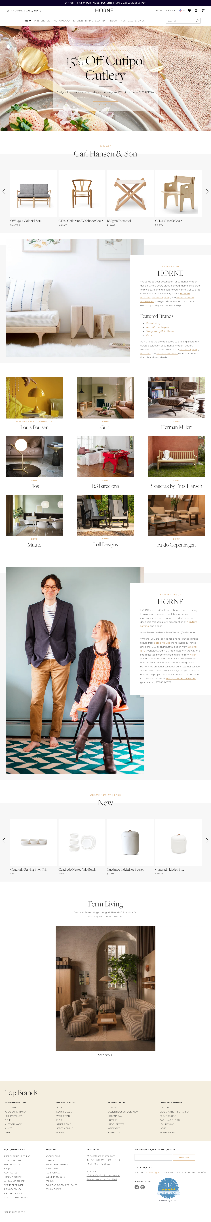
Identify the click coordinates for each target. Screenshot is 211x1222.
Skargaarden (167, 1132)
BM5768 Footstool (119, 220)
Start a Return (12, 1160)
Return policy (12, 1164)
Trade (158, 10)
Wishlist (50, 1181)
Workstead (63, 1116)
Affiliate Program (14, 1181)
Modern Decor (116, 1102)
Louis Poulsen (34, 427)
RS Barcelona (105, 486)
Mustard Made (13, 1124)
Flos (34, 486)
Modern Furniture (15, 1102)
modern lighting (161, 297)
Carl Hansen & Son (170, 1120)
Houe (163, 1128)
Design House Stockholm (123, 1112)
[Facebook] (137, 1189)
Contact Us (10, 1173)
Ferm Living (153, 323)
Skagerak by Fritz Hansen (161, 331)
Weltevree (114, 1128)
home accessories (167, 353)
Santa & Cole (63, 1124)
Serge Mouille (162, 642)
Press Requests (13, 1193)
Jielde (59, 1107)
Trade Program (13, 1177)
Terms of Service (13, 1185)
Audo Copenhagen (157, 327)
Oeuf (8, 1120)
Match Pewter (116, 1124)
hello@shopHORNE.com (181, 678)
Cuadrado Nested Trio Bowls (77, 869)
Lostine (112, 1120)
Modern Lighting (65, 1102)
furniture (145, 353)
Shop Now (103, 109)
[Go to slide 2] (195, 127)
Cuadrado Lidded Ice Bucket (125, 869)
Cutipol (112, 1107)
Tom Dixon (114, 1132)
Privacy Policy (12, 1189)
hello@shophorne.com (102, 1156)
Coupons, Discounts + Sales (61, 1185)
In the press (52, 1168)
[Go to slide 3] (198, 127)
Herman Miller (176, 427)
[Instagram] (142, 1189)
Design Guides (53, 1189)
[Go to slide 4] (201, 127)
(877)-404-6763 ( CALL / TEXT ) (106, 1160)
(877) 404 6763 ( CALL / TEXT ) (24, 10)
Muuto (34, 544)
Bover (60, 1132)
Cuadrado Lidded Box (169, 869)
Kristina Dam (115, 1116)
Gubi (149, 335)
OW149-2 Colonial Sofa (25, 220)
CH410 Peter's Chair (168, 220)
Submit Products (55, 1177)
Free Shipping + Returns (17, 1156)
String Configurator (16, 1197)
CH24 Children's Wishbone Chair (81, 220)
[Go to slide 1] (191, 127)
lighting (144, 625)
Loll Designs (105, 544)
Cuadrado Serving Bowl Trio (28, 869)
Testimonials (53, 1173)
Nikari (193, 654)
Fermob (164, 1107)
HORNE (170, 273)
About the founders (57, 1164)
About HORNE (53, 1156)
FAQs (7, 1168)
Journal (170, 10)
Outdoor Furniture (171, 1102)
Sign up (184, 1157)
